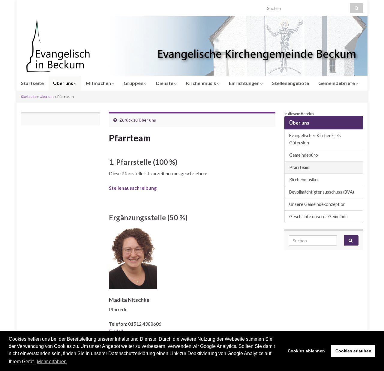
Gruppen (134, 83)
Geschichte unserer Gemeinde (318, 216)
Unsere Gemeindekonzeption (317, 204)
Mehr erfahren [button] (52, 361)
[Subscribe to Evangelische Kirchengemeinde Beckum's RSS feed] (24, 6)
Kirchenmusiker (304, 179)
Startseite (32, 83)
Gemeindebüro (303, 155)
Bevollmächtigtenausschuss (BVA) (321, 192)
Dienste (165, 83)
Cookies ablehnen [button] (306, 350)
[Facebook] (33, 6)
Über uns (63, 83)
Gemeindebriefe (337, 83)
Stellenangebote (290, 83)
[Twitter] (42, 6)
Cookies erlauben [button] (353, 350)
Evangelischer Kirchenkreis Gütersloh (315, 139)
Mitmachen (99, 83)
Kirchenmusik (201, 83)
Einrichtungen (244, 83)
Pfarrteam (299, 167)
